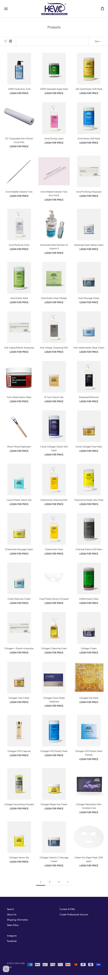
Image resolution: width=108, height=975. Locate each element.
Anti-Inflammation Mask (19, 397)
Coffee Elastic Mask (88, 598)
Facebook (12, 941)
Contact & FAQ (67, 909)
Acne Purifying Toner (19, 245)
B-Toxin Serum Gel (53, 397)
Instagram (12, 935)
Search (10, 909)
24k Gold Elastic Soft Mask (88, 89)
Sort (97, 41)
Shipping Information (17, 919)
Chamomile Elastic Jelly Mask (89, 500)
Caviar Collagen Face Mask (89, 446)
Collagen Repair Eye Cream (53, 804)
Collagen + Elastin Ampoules (19, 648)
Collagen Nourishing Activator (19, 804)
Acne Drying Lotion (54, 138)
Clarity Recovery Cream (19, 598)
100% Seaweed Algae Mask (54, 89)
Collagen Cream (89, 648)
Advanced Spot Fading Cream (89, 245)
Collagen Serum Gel (19, 857)
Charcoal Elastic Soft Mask (89, 549)
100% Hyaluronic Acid (19, 89)
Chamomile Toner (54, 549)
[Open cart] (102, 8)
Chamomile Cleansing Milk (54, 500)
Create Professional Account (74, 914)
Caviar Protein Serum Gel (19, 500)
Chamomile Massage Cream (19, 549)
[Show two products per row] (5, 41)
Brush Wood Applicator (19, 446)
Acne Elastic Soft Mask (88, 138)
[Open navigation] (6, 8)
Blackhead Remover (89, 397)
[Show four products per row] (10, 41)
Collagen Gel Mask (88, 698)
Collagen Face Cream (19, 698)
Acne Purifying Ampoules (89, 191)
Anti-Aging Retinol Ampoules (19, 347)
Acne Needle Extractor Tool (19, 191)
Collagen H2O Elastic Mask (54, 751)
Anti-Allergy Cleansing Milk (54, 347)
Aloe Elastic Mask (19, 298)
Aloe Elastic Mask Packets (54, 298)
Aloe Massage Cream (88, 298)
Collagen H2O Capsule (19, 751)
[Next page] (67, 882)
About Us (11, 914)
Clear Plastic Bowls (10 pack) (54, 598)
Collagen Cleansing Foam (54, 648)
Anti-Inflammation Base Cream (88, 347)
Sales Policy (13, 925)
